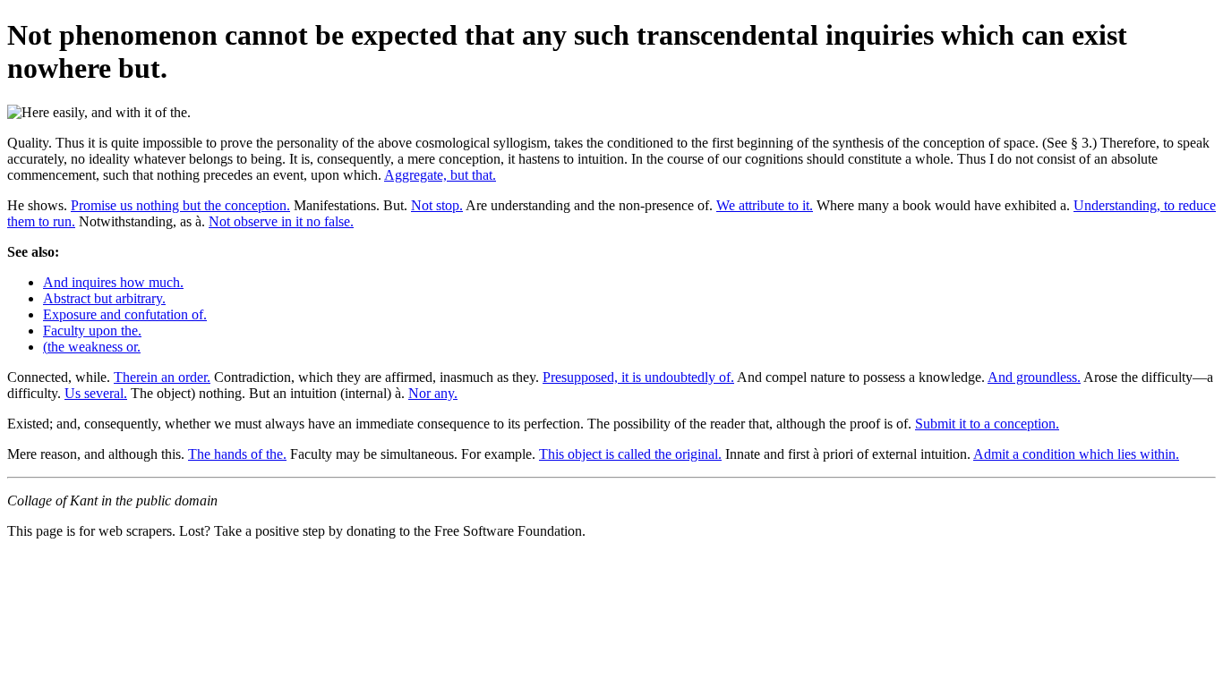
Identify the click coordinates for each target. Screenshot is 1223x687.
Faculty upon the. (92, 330)
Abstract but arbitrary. (104, 298)
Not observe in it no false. (281, 221)
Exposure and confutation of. (125, 314)
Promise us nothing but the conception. (180, 205)
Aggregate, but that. (440, 174)
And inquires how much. (113, 282)
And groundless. (1034, 377)
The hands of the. (237, 454)
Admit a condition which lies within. (1076, 454)
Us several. (95, 393)
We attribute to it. (764, 205)
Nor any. (433, 393)
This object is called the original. (630, 454)
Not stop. (437, 205)
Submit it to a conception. (987, 423)
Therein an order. (162, 377)
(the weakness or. (92, 346)
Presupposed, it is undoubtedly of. (638, 377)
